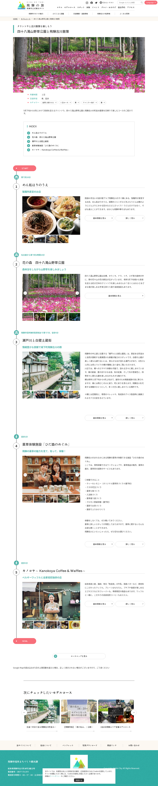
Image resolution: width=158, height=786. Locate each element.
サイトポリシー (55, 776)
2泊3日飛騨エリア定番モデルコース (115, 727)
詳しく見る (130, 218)
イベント (95, 7)
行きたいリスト (108, 2)
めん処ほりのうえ (39, 132)
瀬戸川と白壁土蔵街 (40, 141)
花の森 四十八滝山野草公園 (44, 137)
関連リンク (111, 745)
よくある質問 (124, 13)
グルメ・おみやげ (108, 7)
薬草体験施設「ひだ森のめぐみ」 (46, 145)
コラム (59, 7)
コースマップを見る (79, 656)
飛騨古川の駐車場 (103, 13)
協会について (45, 745)
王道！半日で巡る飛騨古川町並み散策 (42, 727)
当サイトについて (24, 745)
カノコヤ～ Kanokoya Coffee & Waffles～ (50, 149)
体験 (88, 7)
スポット (81, 7)
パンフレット (67, 745)
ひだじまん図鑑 (58, 13)
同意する (79, 780)
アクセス (131, 7)
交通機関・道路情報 (80, 13)
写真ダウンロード (89, 745)
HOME (15, 19)
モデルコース (69, 7)
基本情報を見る (99, 218)
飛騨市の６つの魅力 (36, 13)
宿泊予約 (121, 7)
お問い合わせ (133, 745)
